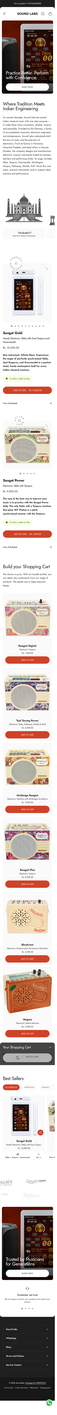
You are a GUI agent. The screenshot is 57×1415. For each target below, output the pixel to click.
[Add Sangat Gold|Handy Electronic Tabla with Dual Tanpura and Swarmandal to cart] (40, 1132)
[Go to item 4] (22, 326)
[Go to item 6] (29, 326)
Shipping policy (45, 1388)
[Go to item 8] (36, 326)
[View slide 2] (25, 1308)
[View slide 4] (32, 1308)
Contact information (21, 1388)
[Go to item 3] (18, 326)
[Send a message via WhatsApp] (49, 1403)
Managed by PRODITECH (36, 1383)
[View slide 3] (29, 1308)
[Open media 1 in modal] (47, 268)
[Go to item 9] (40, 326)
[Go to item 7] (32, 326)
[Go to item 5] (25, 326)
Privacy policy (8, 1388)
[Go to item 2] (15, 326)
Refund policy (34, 1388)
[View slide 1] (22, 1308)
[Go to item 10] (43, 326)
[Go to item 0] (11, 326)
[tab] (11, 1087)
